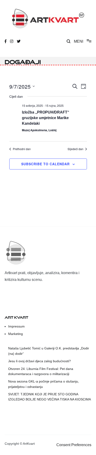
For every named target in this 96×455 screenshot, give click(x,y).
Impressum (16, 326)
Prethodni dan (22, 149)
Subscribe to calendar (45, 164)
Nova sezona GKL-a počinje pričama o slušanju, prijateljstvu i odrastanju (43, 383)
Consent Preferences (73, 445)
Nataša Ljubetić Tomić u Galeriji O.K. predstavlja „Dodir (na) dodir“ (48, 350)
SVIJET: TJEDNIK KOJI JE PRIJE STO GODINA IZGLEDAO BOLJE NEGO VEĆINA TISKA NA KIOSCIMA (49, 396)
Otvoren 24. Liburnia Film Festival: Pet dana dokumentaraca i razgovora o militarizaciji (40, 371)
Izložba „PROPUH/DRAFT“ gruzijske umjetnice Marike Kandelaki (45, 117)
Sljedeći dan (75, 149)
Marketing (15, 334)
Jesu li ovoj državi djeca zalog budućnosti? (39, 361)
